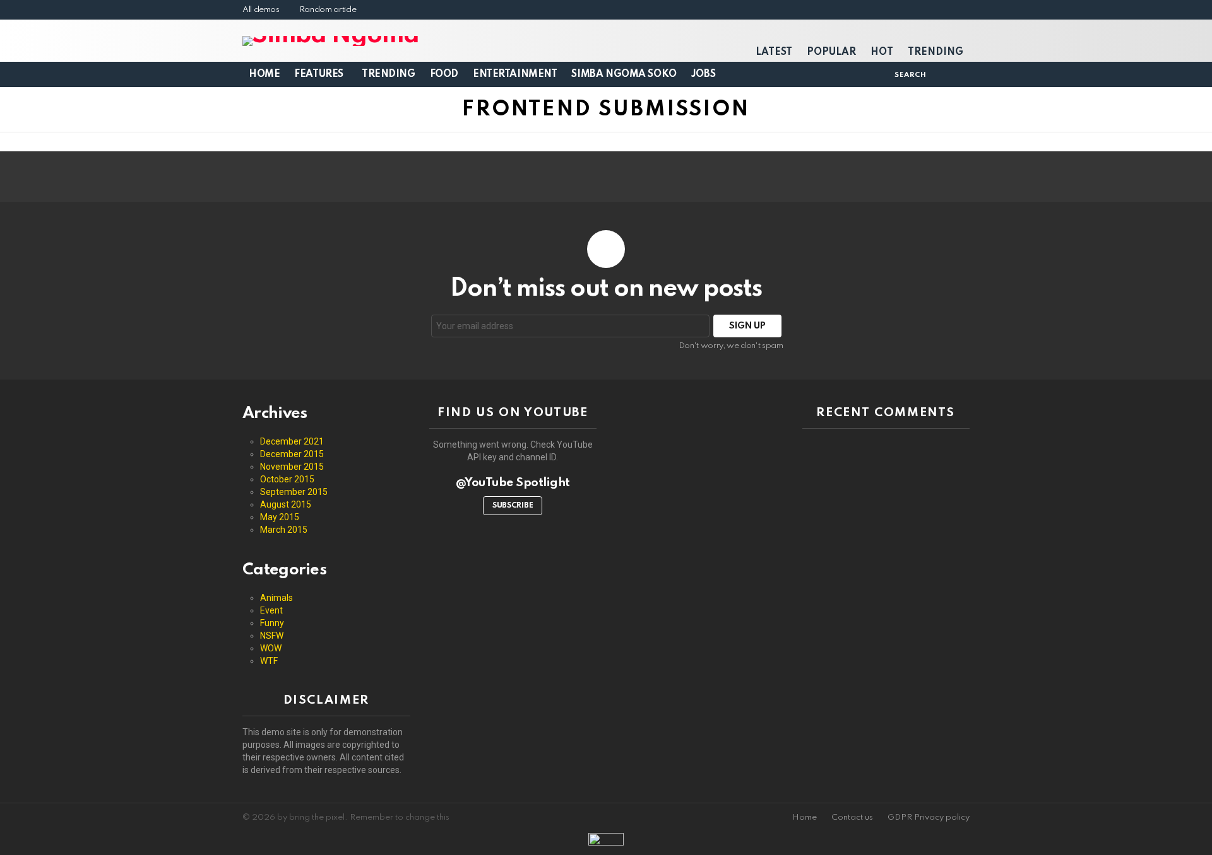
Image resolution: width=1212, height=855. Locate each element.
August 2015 (285, 504)
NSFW (271, 636)
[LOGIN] (940, 74)
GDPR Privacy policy (929, 817)
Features (318, 74)
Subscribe (512, 505)
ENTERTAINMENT (515, 74)
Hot (881, 52)
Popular (831, 52)
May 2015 (279, 517)
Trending (935, 52)
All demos (261, 10)
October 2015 (287, 479)
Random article (328, 10)
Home (264, 74)
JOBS (703, 74)
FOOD (444, 74)
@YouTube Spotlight (513, 483)
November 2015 (292, 467)
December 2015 (292, 454)
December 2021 (292, 441)
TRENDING (388, 74)
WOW (271, 648)
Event (271, 610)
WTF (269, 661)
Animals (276, 598)
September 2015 (294, 492)
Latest (774, 52)
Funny (272, 623)
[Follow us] (880, 74)
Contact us (852, 817)
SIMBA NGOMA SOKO (623, 74)
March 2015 (283, 530)
